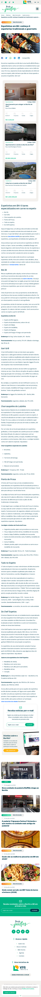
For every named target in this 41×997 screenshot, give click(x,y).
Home (2, 15)
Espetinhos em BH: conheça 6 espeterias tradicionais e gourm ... (20, 17)
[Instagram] (5, 2)
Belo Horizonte (17, 15)
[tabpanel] (20, 91)
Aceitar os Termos (10, 992)
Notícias (8, 15)
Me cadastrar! (10, 750)
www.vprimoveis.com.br (20, 975)
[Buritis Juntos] (10, 9)
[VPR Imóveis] (20, 968)
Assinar (29, 724)
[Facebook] (2, 2)
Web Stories (21, 950)
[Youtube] (13, 2)
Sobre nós (21, 944)
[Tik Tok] (9, 2)
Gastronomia (26, 15)
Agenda (21, 953)
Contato (21, 956)
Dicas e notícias (21, 947)
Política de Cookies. (28, 988)
